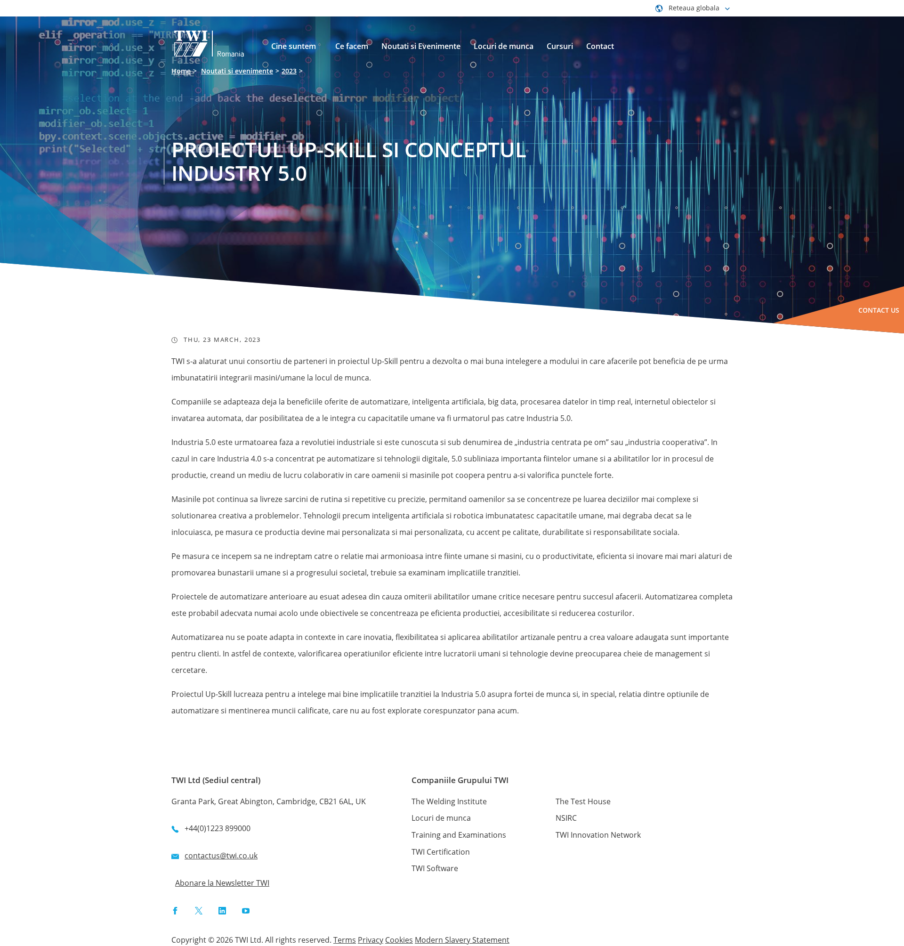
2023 (289, 70)
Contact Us (878, 310)
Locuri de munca (441, 818)
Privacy (370, 940)
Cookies (399, 940)
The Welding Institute (449, 801)
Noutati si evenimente (237, 70)
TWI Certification (441, 852)
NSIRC (566, 818)
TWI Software (435, 868)
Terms (344, 940)
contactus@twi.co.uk (221, 855)
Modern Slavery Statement (462, 940)
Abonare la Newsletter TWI (222, 883)
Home (181, 70)
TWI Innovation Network (598, 835)
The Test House (583, 801)
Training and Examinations (459, 835)
